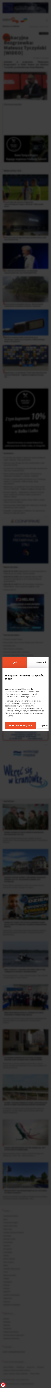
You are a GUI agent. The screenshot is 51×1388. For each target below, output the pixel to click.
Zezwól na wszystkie (22, 725)
